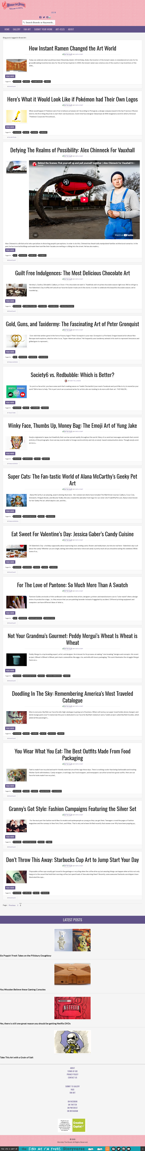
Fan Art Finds (12, 137)
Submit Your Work (43, 29)
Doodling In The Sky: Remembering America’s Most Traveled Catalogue (72, 696)
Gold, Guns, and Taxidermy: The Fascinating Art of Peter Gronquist (72, 323)
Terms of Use (72, 1071)
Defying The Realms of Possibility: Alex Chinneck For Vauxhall (72, 150)
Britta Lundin (75, 380)
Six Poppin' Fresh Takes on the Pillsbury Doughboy (25, 955)
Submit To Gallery (72, 1086)
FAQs (72, 1089)
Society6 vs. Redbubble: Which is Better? (72, 374)
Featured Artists (13, 521)
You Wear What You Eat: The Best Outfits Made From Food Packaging (72, 754)
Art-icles (60, 29)
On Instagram (72, 1111)
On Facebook (72, 1101)
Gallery (16, 29)
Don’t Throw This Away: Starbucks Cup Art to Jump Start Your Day (72, 859)
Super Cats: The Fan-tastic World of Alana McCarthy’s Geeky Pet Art (72, 479)
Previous (12, 905)
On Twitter (72, 1105)
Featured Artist (13, 362)
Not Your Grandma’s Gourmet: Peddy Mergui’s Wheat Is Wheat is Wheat (72, 638)
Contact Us (72, 1077)
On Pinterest (72, 1108)
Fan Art (27, 29)
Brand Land (12, 86)
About (71, 29)
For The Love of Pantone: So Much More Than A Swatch (72, 584)
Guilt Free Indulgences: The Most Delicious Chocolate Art (72, 272)
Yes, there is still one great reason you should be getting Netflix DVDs (35, 1023)
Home (7, 29)
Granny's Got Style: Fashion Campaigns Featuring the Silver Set (72, 808)
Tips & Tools (12, 412)
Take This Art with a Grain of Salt (16, 1057)
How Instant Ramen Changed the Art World (72, 48)
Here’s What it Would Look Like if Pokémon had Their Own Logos (72, 99)
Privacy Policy (72, 1074)
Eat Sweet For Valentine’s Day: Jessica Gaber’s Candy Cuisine (72, 533)
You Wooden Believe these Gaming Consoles (23, 989)
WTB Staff (79, 54)
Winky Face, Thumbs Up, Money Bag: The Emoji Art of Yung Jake (72, 425)
